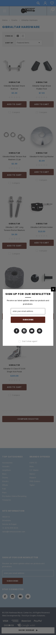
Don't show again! (29, 341)
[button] (53, 289)
